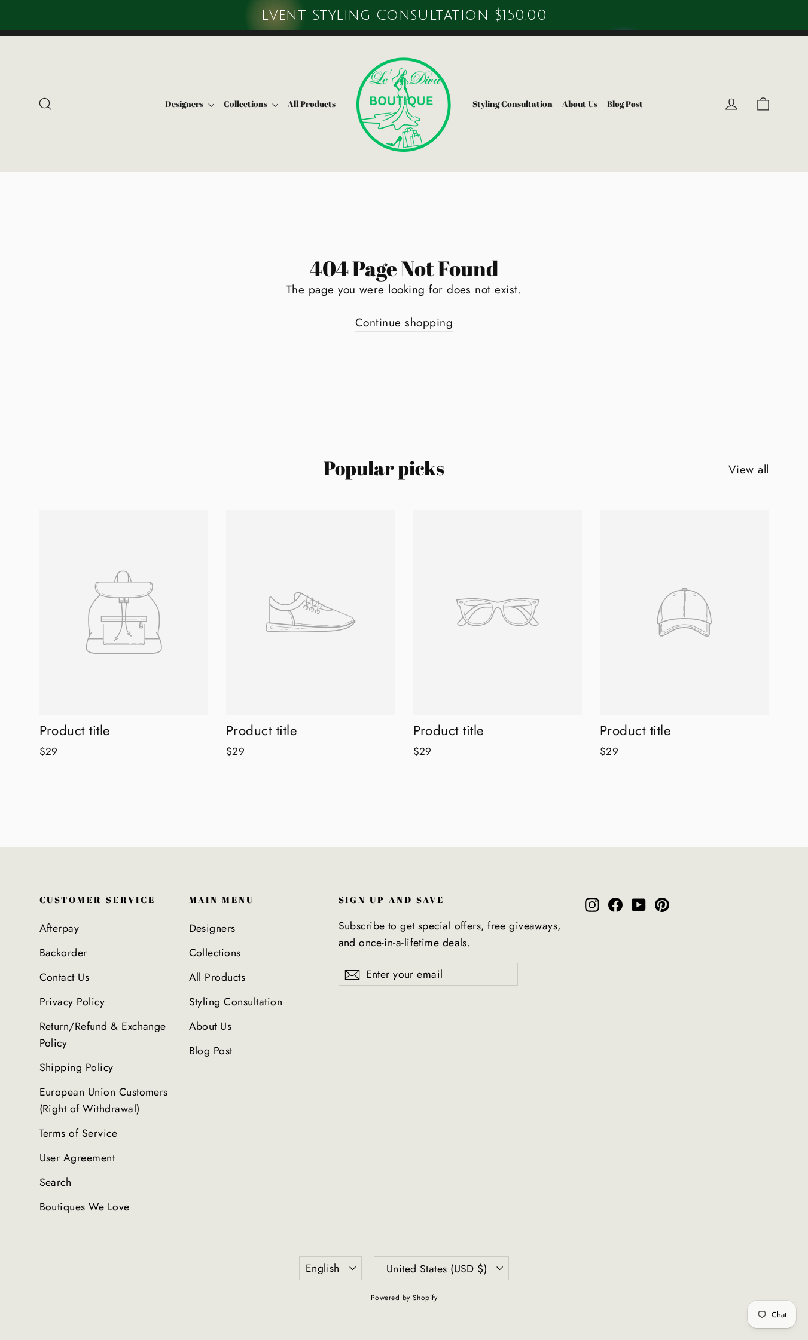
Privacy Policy (72, 1001)
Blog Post (625, 103)
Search (55, 1182)
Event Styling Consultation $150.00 (404, 15)
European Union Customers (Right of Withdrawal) (103, 1100)
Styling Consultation (512, 103)
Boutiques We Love (84, 1206)
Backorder (63, 952)
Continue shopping (404, 322)
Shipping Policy (76, 1067)
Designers (185, 103)
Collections (246, 103)
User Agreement (77, 1157)
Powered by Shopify (404, 1297)
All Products (312, 103)
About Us (579, 103)
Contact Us (64, 977)
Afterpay (59, 928)
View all (748, 469)
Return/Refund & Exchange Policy (102, 1034)
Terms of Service (78, 1133)
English (323, 1268)
